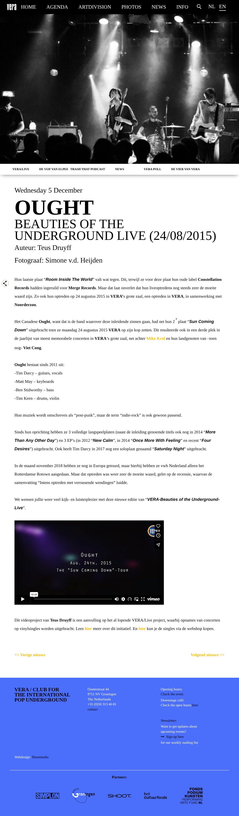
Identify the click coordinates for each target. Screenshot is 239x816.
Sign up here (175, 737)
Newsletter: (169, 721)
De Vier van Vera (185, 169)
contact (93, 709)
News (158, 7)
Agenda (57, 7)
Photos (131, 7)
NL (211, 6)
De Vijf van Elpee (53, 169)
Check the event (172, 694)
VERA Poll (152, 169)
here (195, 705)
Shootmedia (40, 757)
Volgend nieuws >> (208, 654)
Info (182, 7)
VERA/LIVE (20, 169)
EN (222, 6)
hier (88, 628)
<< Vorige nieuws (30, 654)
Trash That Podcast (87, 169)
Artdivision (94, 7)
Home (28, 7)
